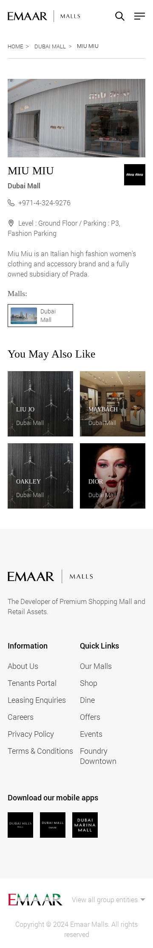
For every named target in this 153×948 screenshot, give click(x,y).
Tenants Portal (32, 683)
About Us (23, 666)
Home (15, 46)
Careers (21, 717)
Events (91, 734)
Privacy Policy (31, 734)
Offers (90, 717)
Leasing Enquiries (37, 700)
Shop (88, 683)
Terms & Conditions (40, 751)
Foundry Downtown (98, 756)
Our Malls (96, 666)
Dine (87, 700)
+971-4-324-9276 (44, 202)
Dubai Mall (50, 46)
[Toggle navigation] (137, 16)
